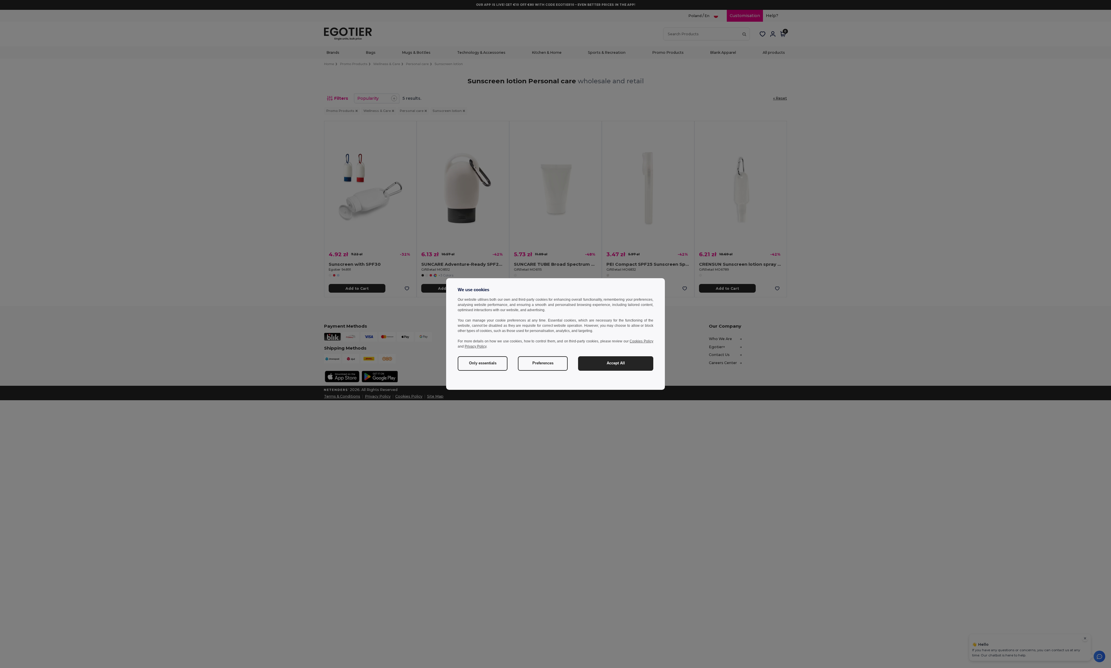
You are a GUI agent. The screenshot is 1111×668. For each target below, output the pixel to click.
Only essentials (482, 363)
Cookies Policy (641, 341)
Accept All (616, 363)
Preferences (542, 363)
